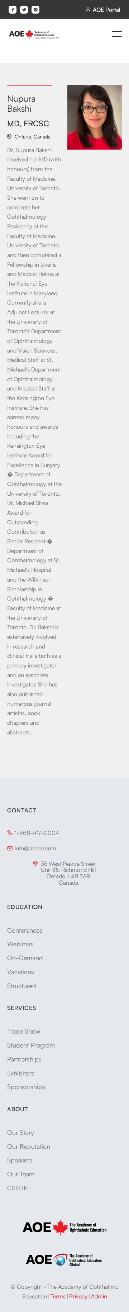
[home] (34, 34)
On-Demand (25, 957)
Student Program (31, 1044)
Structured (21, 985)
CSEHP (17, 1187)
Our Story (20, 1132)
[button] (117, 34)
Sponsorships (26, 1086)
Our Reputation (28, 1146)
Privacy (78, 1296)
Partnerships (24, 1058)
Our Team (20, 1173)
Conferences (24, 929)
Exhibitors (20, 1072)
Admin (99, 1296)
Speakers (19, 1159)
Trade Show (23, 1030)
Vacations (20, 971)
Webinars (20, 943)
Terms (58, 1296)
